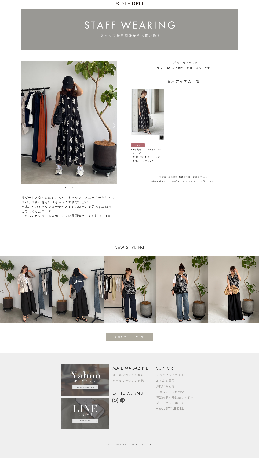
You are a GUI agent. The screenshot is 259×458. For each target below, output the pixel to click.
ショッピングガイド (170, 375)
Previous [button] (23, 125)
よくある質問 (165, 380)
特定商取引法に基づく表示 (175, 397)
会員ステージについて (172, 391)
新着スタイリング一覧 (129, 337)
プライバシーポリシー (172, 402)
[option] (69, 122)
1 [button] (65, 188)
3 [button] (73, 188)
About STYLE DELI (170, 408)
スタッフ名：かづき (184, 62)
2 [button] (69, 188)
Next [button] (115, 125)
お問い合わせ (165, 386)
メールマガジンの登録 (128, 375)
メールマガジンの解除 (128, 380)
